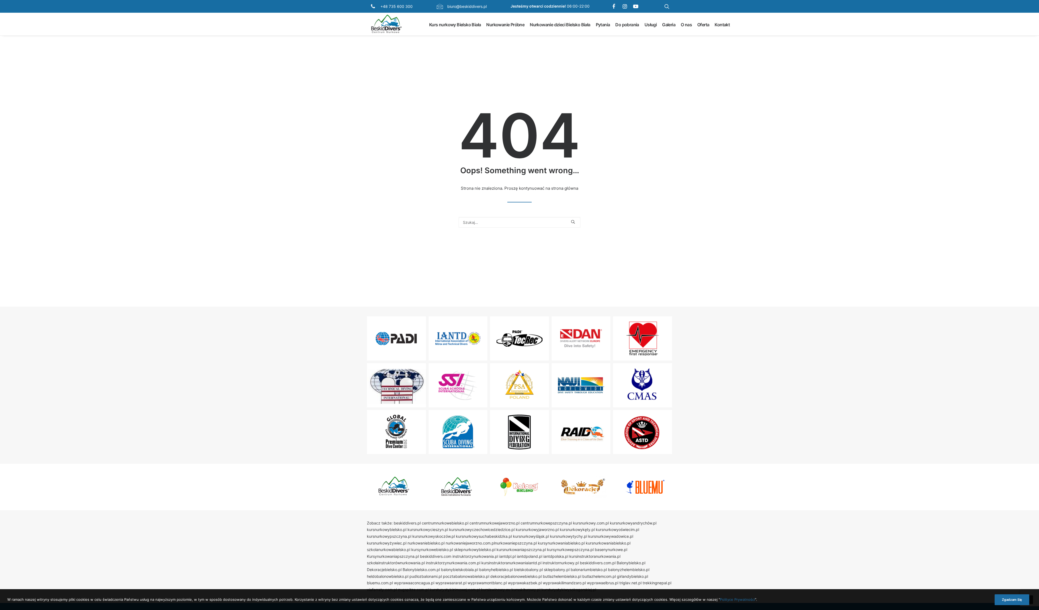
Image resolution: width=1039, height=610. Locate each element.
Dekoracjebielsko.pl (384, 569)
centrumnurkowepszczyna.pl (546, 523)
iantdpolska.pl (555, 556)
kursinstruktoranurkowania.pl (594, 556)
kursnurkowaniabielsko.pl (608, 543)
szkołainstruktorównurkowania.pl (396, 562)
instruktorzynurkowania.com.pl (453, 562)
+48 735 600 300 (396, 6)
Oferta (703, 24)
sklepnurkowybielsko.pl (474, 549)
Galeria (668, 24)
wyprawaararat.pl (450, 583)
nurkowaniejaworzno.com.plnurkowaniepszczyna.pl (491, 543)
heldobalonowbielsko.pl (387, 576)
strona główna (564, 188)
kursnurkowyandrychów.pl (633, 523)
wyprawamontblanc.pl (487, 583)
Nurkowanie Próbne (505, 24)
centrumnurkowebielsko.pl (445, 523)
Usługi (651, 24)
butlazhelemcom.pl (599, 576)
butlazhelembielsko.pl (562, 576)
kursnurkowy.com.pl (591, 523)
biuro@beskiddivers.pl (467, 6)
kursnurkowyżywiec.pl (386, 543)
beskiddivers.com (435, 556)
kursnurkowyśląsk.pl (531, 536)
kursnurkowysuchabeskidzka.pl (484, 536)
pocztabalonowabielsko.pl (466, 576)
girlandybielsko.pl (632, 576)
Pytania (603, 24)
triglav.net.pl (630, 583)
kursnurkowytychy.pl (568, 536)
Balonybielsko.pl (631, 562)
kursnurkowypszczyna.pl (389, 536)
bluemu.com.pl (380, 583)
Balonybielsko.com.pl (421, 569)
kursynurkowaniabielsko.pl (561, 543)
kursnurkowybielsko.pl (386, 529)
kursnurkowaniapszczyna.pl (521, 549)
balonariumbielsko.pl (589, 569)
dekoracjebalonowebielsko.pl (516, 576)
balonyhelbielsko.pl (496, 569)
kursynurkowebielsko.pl (432, 549)
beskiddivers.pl (407, 523)
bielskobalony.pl (528, 569)
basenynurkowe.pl (611, 549)
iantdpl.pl (507, 556)
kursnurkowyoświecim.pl (617, 529)
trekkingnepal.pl (657, 583)
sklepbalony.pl (557, 569)
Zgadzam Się (1012, 600)
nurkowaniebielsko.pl (426, 543)
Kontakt (722, 24)
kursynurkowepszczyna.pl (570, 549)
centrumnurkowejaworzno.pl (494, 523)
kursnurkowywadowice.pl (610, 536)
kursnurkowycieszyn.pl (427, 529)
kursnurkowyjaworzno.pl (537, 529)
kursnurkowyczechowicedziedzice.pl (482, 529)
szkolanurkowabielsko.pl (388, 549)
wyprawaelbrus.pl (602, 583)
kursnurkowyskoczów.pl (433, 536)
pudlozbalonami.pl (425, 576)
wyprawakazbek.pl (525, 583)
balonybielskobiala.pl (459, 569)
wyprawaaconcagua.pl (414, 583)
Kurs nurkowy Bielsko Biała (455, 24)
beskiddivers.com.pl (598, 562)
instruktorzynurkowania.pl (475, 556)
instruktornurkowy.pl (560, 562)
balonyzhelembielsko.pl (628, 569)
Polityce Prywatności (737, 599)
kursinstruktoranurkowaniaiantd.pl (511, 562)
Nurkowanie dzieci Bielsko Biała (560, 24)
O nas (686, 24)
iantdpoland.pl (529, 556)
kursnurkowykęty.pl (577, 529)
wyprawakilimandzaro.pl (564, 583)
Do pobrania (627, 24)
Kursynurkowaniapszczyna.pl (393, 556)
